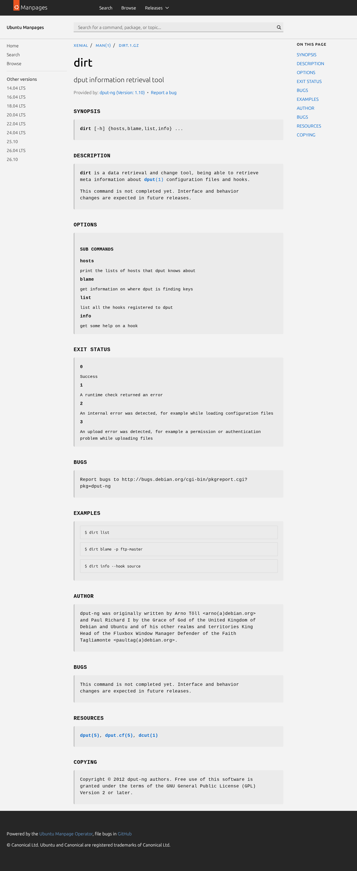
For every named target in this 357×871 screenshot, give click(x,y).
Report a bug (164, 92)
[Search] (278, 27)
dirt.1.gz (129, 45)
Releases (154, 7)
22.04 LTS (16, 123)
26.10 (12, 159)
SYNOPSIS (306, 54)
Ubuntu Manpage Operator (66, 833)
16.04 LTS (16, 96)
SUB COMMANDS (97, 249)
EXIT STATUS (309, 81)
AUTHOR (305, 108)
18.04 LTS (16, 105)
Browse (128, 7)
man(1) (103, 45)
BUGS (302, 90)
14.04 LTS (16, 87)
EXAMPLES (308, 99)
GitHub (125, 833)
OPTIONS (306, 72)
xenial (81, 45)
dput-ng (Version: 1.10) (122, 92)
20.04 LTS (16, 114)
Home (13, 45)
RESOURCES (309, 125)
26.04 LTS (16, 150)
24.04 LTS (16, 132)
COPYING (306, 134)
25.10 (12, 141)
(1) (154, 179)
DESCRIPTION (310, 63)
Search (105, 7)
